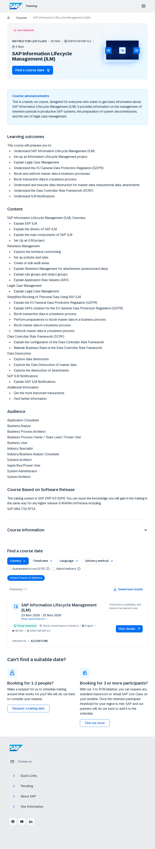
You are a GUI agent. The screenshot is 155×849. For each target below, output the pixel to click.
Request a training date (28, 708)
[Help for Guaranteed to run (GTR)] (47, 568)
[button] (77, 530)
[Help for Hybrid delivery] (79, 568)
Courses (21, 17)
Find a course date (29, 70)
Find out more (95, 723)
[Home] (8, 18)
